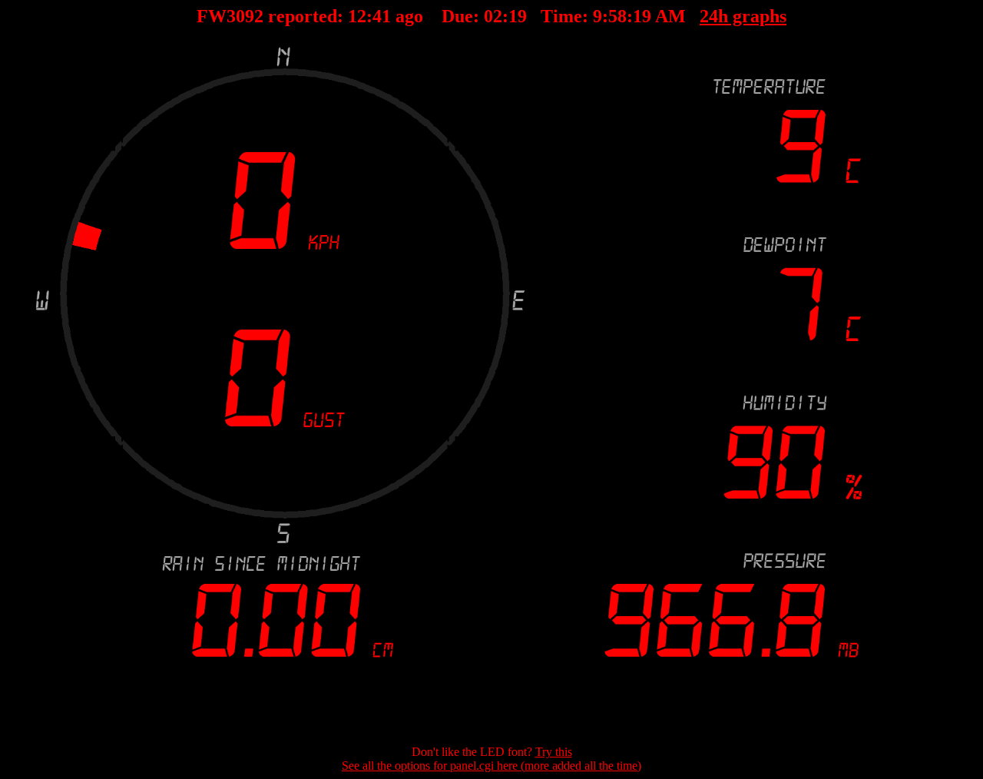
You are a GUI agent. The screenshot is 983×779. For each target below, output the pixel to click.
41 (381, 16)
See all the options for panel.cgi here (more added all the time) (491, 765)
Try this (553, 751)
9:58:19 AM (639, 16)
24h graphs (743, 16)
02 (493, 16)
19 (517, 16)
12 (357, 16)
